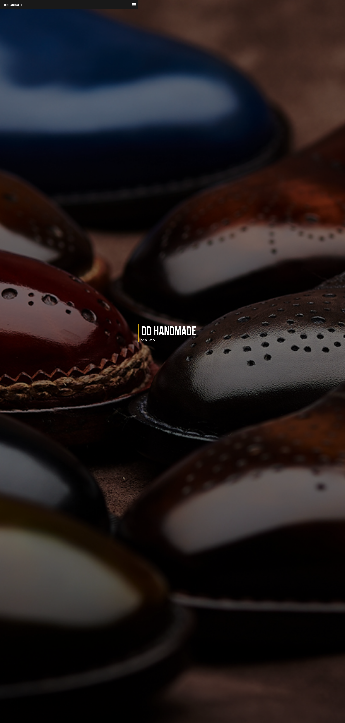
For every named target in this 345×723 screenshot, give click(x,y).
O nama (148, 340)
